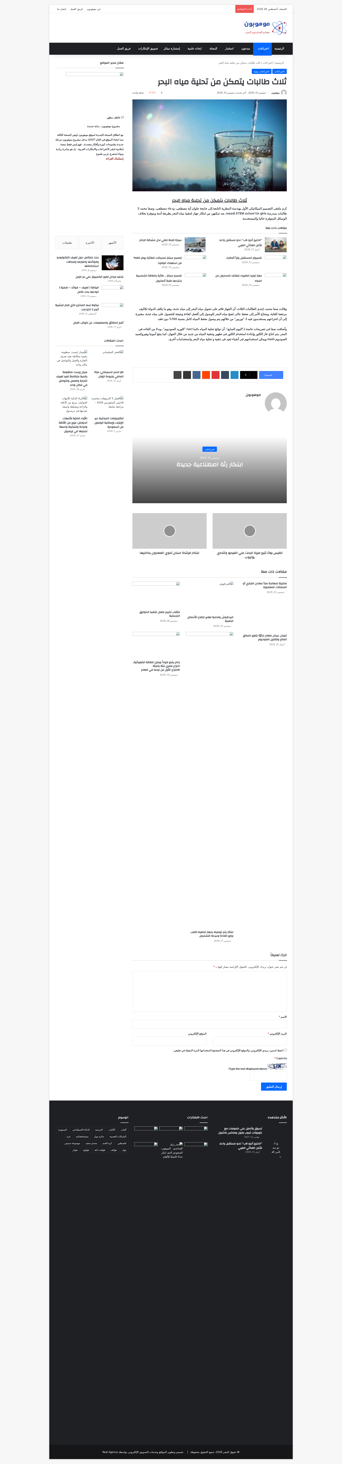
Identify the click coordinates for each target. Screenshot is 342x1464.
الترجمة (99, 1129)
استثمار (229, 48)
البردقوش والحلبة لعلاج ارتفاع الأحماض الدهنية (210, 619)
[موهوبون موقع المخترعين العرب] (265, 28)
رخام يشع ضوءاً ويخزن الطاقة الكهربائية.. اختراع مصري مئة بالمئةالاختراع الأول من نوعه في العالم (156, 666)
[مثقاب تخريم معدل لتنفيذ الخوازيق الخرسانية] (156, 595)
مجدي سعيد (91, 1143)
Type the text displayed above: (247, 1068)
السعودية (62, 1129)
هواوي (86, 1149)
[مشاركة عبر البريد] (187, 375)
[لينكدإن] (234, 375)
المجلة (213, 48)
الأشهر (112, 242)
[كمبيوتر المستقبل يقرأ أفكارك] (276, 262)
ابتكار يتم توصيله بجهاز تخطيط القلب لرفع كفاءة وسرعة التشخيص (212, 934)
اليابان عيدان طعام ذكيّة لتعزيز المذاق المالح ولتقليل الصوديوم (265, 637)
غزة (68, 1136)
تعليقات (67, 242)
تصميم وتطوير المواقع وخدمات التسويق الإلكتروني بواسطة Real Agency (143, 1452)
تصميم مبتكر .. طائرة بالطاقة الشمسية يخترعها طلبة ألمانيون (159, 278)
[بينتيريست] (215, 375)
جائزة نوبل (99, 1136)
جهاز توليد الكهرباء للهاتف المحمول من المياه (238, 278)
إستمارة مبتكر (172, 48)
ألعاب (123, 1129)
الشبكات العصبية (118, 1136)
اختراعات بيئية (261, 71)
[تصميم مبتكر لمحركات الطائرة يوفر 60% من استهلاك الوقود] (195, 262)
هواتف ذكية (99, 1149)
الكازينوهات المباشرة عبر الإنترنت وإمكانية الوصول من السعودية (109, 422)
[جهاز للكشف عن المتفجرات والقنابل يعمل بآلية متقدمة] (171, 1133)
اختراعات (263, 48)
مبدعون (245, 48)
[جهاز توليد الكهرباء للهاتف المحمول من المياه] (276, 280)
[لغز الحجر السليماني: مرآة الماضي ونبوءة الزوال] (107, 359)
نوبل (124, 1149)
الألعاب (111, 1129)
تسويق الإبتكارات (148, 48)
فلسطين (122, 1143)
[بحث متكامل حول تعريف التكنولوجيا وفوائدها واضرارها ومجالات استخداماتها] (113, 262)
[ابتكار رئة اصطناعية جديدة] (196, 1133)
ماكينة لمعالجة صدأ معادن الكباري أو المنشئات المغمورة (265, 585)
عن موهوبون (94, 8)
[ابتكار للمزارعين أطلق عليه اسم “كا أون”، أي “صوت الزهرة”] (146, 1155)
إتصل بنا (61, 8)
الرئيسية (279, 48)
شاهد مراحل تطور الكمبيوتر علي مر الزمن (100, 276)
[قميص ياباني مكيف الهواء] (196, 1151)
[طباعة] (177, 375)
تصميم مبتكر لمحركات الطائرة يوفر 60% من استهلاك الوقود (158, 260)
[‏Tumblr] (225, 375)
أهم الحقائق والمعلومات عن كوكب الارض (98, 322)
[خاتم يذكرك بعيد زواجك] (171, 1150)
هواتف (114, 1149)
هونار (74, 1149)
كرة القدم (107, 1143)
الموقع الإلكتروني (197, 1033)
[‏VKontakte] (196, 375)
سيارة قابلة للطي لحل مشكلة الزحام (160, 240)
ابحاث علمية (195, 48)
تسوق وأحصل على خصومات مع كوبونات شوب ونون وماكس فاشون (240, 1131)
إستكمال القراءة (114, 158)
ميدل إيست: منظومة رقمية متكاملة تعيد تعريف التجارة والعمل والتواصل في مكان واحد (71, 379)
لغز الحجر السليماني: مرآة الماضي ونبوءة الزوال (109, 374)
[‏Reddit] (206, 375)
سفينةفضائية (82, 1136)
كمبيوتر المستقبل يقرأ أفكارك (244, 258)
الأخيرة (90, 242)
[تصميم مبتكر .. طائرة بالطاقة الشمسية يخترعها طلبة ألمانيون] (195, 283)
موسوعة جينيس (72, 1143)
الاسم (283, 1016)
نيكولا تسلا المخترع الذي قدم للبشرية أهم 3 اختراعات (77, 307)
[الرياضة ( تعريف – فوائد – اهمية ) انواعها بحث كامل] (113, 292)
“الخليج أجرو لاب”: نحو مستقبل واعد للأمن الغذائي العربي (240, 243)
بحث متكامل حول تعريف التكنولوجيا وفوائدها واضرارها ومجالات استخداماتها (78, 262)
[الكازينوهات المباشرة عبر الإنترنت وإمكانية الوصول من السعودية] (107, 405)
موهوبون (275, 92)
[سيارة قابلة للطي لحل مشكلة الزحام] (195, 244)
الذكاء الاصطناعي (81, 1129)
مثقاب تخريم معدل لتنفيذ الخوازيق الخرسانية (159, 614)
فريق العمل (76, 8)
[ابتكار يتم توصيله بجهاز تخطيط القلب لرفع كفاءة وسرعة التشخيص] (209, 780)
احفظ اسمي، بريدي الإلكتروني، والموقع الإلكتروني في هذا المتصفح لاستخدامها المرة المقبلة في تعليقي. (228, 1050)
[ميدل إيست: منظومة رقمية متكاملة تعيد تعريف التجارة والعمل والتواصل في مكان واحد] (71, 359)
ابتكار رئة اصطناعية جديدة (209, 464)
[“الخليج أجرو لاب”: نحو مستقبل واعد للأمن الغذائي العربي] (276, 244)
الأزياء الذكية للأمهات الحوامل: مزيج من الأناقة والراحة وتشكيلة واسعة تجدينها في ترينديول (73, 425)
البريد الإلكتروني (277, 1033)
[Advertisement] (89, 198)
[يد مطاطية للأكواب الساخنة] (146, 1133)
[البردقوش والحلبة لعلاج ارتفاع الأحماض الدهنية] (209, 598)
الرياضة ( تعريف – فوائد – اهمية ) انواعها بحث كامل (79, 289)
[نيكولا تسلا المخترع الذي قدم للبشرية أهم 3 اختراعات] (113, 310)
